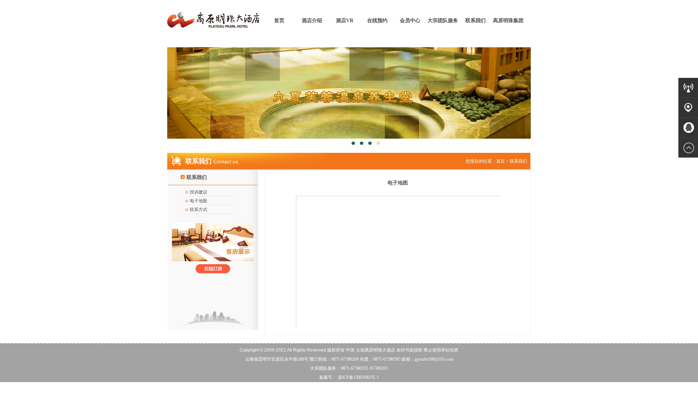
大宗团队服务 (443, 20)
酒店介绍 (312, 20)
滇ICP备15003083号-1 (358, 377)
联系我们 (475, 20)
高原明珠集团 (508, 20)
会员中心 (410, 20)
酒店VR (344, 20)
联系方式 (198, 209)
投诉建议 (198, 192)
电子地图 (198, 200)
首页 (279, 20)
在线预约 (377, 20)
